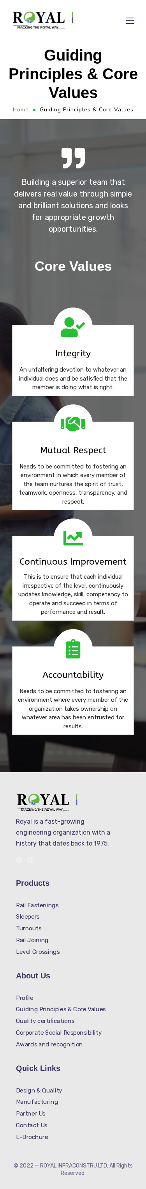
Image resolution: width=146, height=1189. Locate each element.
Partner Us (31, 1113)
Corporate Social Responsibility (59, 1032)
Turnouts (29, 928)
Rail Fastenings (37, 905)
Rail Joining (32, 939)
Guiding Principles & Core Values (61, 1009)
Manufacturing (37, 1101)
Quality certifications (45, 1021)
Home (21, 109)
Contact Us (31, 1124)
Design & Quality (39, 1090)
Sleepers (28, 916)
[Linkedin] (31, 860)
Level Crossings (38, 951)
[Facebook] (19, 860)
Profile (24, 997)
